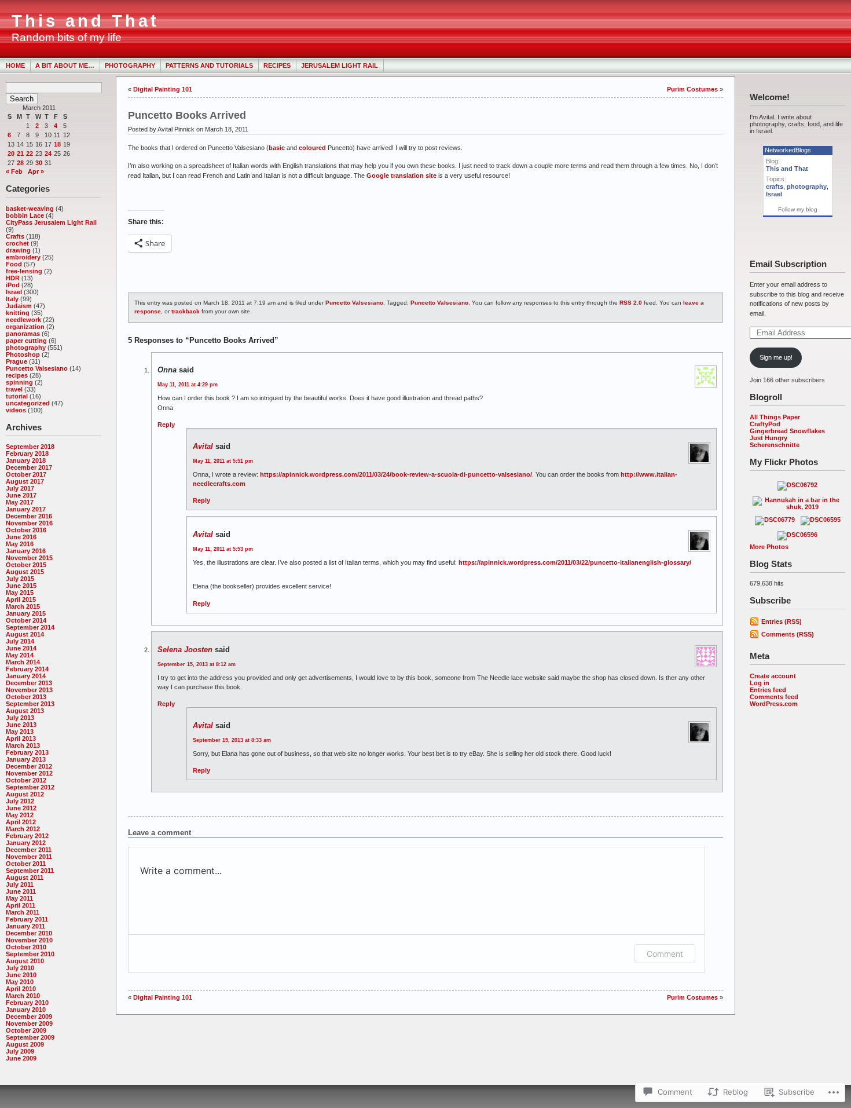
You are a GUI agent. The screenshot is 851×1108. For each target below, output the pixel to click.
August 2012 (25, 794)
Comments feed (774, 696)
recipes (17, 375)
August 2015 (25, 571)
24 (48, 153)
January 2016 (26, 550)
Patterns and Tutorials (209, 65)
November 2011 (29, 856)
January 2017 (26, 509)
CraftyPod (765, 423)
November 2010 (29, 940)
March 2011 (22, 912)
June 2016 (21, 536)
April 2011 (20, 905)
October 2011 (26, 863)
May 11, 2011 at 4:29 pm (187, 384)
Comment (665, 954)
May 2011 (19, 898)
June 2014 (21, 648)
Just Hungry (768, 437)
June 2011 (21, 891)
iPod (13, 284)
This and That (85, 21)
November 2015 (29, 557)
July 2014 (20, 641)
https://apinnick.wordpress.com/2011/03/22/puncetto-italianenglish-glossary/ (574, 562)
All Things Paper (775, 417)
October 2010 (26, 947)
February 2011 (27, 919)
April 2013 (21, 738)
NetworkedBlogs (788, 150)
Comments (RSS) (787, 634)
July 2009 (20, 1051)
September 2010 (30, 953)
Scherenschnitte (774, 444)
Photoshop (23, 354)
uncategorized (28, 403)
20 (11, 153)
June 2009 (21, 1058)
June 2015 (21, 585)
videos (16, 410)
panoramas (23, 333)
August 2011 (24, 877)
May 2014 (20, 655)
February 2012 (27, 835)
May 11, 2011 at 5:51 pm (223, 461)
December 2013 (29, 682)
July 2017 (20, 488)
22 (29, 153)
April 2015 (21, 599)
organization (25, 326)
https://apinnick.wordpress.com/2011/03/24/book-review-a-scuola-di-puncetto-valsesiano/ (396, 474)
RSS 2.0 (630, 302)
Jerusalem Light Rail (339, 65)
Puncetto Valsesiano (37, 368)
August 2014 (25, 634)
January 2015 (26, 613)
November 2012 (29, 773)
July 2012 (20, 801)
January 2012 (26, 842)
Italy (12, 298)
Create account (773, 675)
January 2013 (26, 759)
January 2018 (26, 460)
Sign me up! (776, 357)
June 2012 (21, 808)
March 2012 (23, 828)
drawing (18, 250)
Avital (203, 446)
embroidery (23, 257)
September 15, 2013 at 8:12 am (196, 664)
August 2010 (25, 960)
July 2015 (20, 578)
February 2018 (27, 453)
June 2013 (21, 724)
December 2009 (29, 1016)
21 (20, 153)
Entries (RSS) (781, 621)
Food (14, 264)
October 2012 (26, 780)
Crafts (15, 236)
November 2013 (29, 689)
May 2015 (20, 592)
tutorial (17, 396)
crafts (774, 186)
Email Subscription (788, 264)
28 (20, 162)
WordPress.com (774, 703)
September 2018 (30, 446)
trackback (185, 311)
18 (57, 144)
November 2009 (29, 1023)
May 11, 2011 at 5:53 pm (223, 549)
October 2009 (26, 1030)
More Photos (769, 546)
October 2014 (26, 620)
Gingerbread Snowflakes (787, 430)
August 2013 (25, 710)
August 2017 (25, 481)
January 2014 (26, 675)
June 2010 (21, 974)
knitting (18, 312)
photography (26, 347)
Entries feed (768, 689)
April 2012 (21, 821)
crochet (17, 243)
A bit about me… (64, 65)
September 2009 (30, 1037)
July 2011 (20, 884)
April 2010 (21, 988)
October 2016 (26, 529)
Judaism (19, 305)
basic (277, 147)
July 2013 (20, 717)
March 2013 (23, 745)
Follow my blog (797, 209)
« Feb (14, 171)
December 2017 (29, 467)
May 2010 (20, 981)
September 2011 (30, 870)
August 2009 (25, 1044)
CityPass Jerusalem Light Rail (51, 222)
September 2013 (30, 703)
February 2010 (27, 1002)
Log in (759, 682)
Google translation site (401, 175)
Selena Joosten (184, 649)
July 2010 (20, 967)
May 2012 (20, 814)
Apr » (36, 171)
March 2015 (23, 606)
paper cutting (26, 340)
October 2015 (26, 564)
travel (14, 389)
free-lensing (24, 271)
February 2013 (27, 752)
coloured (312, 147)
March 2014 (23, 662)
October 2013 (26, 696)
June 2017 (21, 495)
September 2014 (30, 627)
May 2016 (20, 543)
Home (15, 65)
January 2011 (25, 926)
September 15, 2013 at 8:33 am (232, 740)
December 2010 (29, 933)
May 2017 (20, 502)
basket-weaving (30, 208)
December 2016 (29, 516)
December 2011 (29, 849)
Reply (166, 424)
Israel (14, 291)
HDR (13, 278)
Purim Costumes (692, 89)
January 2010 (26, 1009)
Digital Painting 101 (162, 89)
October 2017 (26, 474)
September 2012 (30, 787)
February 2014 (27, 668)
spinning (19, 382)
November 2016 (29, 523)
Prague (16, 361)
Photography (130, 65)
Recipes (277, 65)
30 (38, 162)
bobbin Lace (25, 215)
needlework (23, 319)
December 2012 (29, 766)
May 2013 (20, 731)
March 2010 (23, 995)
